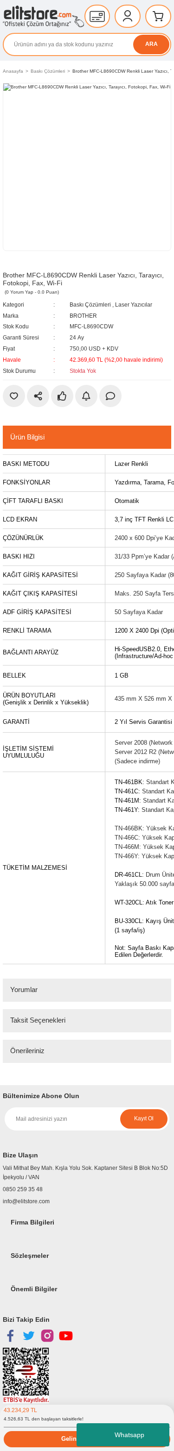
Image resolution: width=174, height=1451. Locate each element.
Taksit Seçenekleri (37, 1020)
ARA (151, 44)
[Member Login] (127, 16)
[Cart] (158, 16)
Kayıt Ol (144, 1118)
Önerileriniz (27, 1051)
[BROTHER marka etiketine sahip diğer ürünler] (24, 263)
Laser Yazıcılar (133, 305)
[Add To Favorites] (14, 396)
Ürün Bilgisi (27, 437)
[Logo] (43, 16)
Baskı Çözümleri (90, 305)
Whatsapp (129, 1434)
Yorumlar (24, 989)
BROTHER (83, 316)
